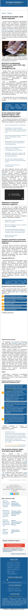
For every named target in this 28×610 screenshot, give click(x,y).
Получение (17, 562)
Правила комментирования (18, 553)
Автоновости (10, 562)
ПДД (13, 571)
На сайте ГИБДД (9, 389)
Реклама (10, 590)
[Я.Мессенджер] (10, 494)
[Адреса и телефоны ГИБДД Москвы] (14, 579)
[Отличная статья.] (7, 489)
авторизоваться (17, 546)
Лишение (17, 567)
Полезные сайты (17, 590)
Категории (10, 569)
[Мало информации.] (10, 488)
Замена (18, 564)
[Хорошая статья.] (18, 488)
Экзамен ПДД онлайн (12, 573)
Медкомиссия (10, 567)
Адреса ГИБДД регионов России (14, 582)
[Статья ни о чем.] (10, 486)
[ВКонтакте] (12, 494)
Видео (9, 571)
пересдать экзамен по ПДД (19, 343)
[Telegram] (16, 494)
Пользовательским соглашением (10, 550)
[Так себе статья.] (18, 486)
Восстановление (11, 564)
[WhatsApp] (18, 494)
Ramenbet (24, 462)
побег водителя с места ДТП (12, 444)
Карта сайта (11, 588)
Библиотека (16, 569)
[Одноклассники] (14, 494)
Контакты (17, 588)
